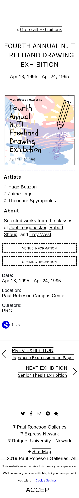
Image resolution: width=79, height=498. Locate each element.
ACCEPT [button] (39, 489)
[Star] (56, 413)
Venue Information (39, 248)
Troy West (40, 234)
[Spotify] (47, 413)
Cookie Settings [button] (46, 480)
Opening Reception (39, 261)
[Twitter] (22, 413)
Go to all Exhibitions (41, 29)
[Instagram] (39, 413)
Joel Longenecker (27, 227)
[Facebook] (31, 413)
